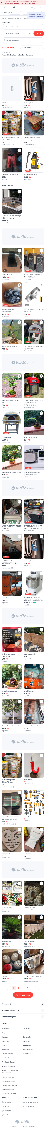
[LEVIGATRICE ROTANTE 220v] (12, 515)
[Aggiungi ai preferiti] (19, 78)
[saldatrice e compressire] (12, 164)
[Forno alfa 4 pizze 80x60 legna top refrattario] (34, 335)
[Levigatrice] (12, 588)
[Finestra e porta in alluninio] (34, 965)
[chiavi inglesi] (34, 92)
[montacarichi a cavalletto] (34, 715)
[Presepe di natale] (34, 897)
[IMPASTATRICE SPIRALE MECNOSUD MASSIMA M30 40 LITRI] (34, 588)
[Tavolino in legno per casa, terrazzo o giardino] (34, 128)
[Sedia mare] (34, 843)
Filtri (39, 33)
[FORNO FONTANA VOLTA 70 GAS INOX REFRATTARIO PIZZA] (34, 391)
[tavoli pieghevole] (34, 644)
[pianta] (12, 92)
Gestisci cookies (7, 1054)
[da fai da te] (34, 807)
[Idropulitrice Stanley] (34, 164)
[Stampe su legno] (12, 843)
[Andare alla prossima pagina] (37, 988)
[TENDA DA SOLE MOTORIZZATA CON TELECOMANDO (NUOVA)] (12, 551)
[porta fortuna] (34, 770)
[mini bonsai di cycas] (34, 426)
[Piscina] (12, 965)
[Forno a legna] (12, 426)
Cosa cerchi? (6, 22)
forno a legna (27, 13)
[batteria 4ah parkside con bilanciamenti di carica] (12, 807)
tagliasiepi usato (14, 13)
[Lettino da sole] (12, 264)
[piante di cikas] (12, 930)
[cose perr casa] (12, 897)
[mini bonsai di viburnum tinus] (12, 461)
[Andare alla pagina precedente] (9, 988)
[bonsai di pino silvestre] (12, 335)
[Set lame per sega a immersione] (12, 644)
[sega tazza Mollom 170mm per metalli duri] (34, 300)
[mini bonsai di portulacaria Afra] (12, 391)
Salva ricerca (9, 47)
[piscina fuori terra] (34, 930)
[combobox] (24, 26)
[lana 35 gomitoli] (34, 680)
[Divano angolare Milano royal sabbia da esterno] (12, 206)
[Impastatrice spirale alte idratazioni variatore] (34, 461)
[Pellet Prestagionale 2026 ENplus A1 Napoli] (12, 128)
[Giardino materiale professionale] (12, 300)
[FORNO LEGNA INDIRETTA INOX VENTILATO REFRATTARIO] (34, 264)
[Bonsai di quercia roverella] (12, 715)
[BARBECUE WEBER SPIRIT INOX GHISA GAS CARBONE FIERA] (34, 515)
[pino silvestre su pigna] (12, 680)
